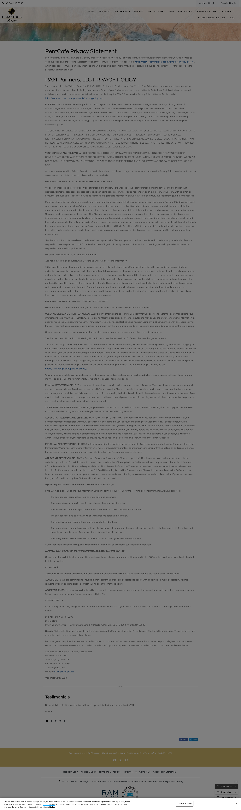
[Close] (236, 804)
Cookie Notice (49, 807)
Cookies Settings (184, 803)
